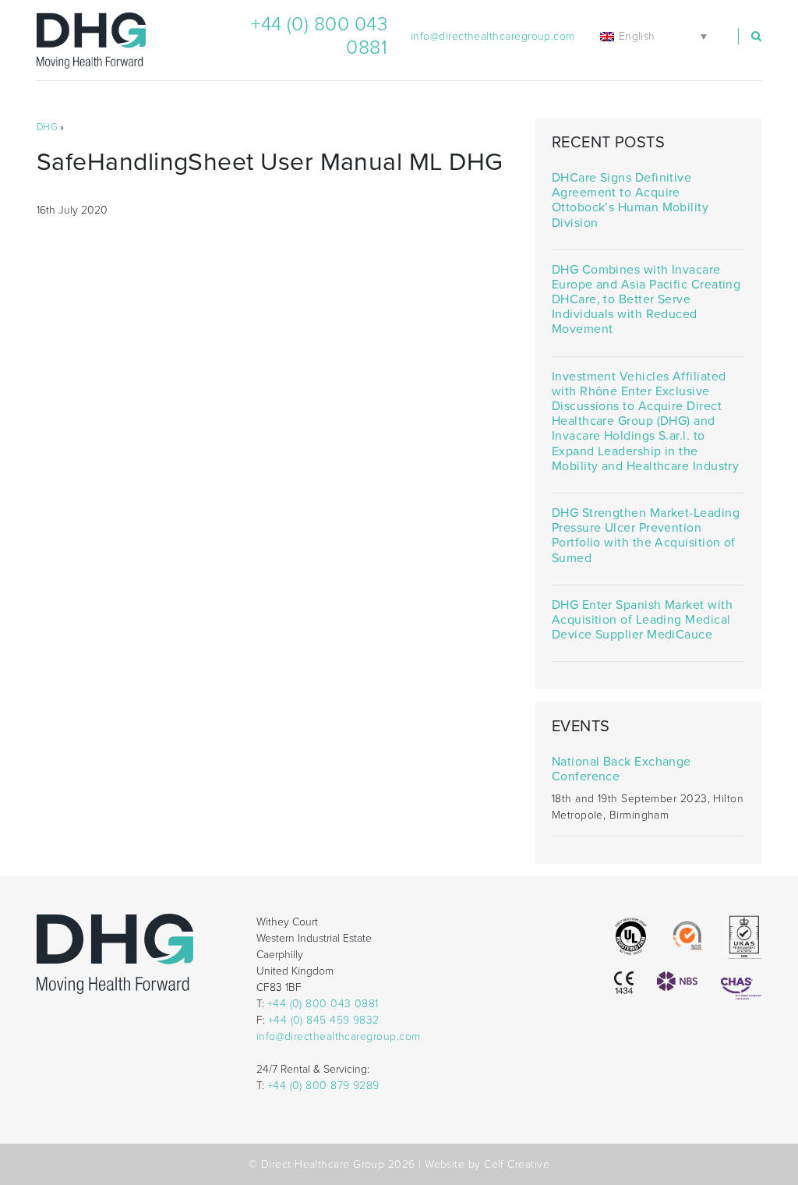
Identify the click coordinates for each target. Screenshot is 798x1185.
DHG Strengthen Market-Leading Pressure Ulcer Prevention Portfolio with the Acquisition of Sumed (646, 536)
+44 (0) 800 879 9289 (323, 1085)
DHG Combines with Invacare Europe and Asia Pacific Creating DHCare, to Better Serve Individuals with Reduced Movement (646, 300)
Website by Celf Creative (487, 1164)
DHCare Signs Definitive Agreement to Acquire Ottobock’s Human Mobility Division (630, 201)
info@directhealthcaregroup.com (493, 36)
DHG (47, 127)
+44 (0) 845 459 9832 (324, 1020)
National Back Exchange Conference (621, 769)
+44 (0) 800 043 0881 (323, 1003)
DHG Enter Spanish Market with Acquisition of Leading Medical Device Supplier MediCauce (642, 620)
